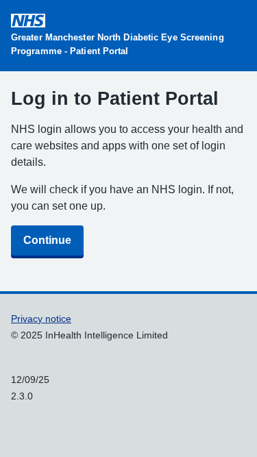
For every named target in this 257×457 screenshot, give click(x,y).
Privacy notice (41, 318)
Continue (47, 240)
